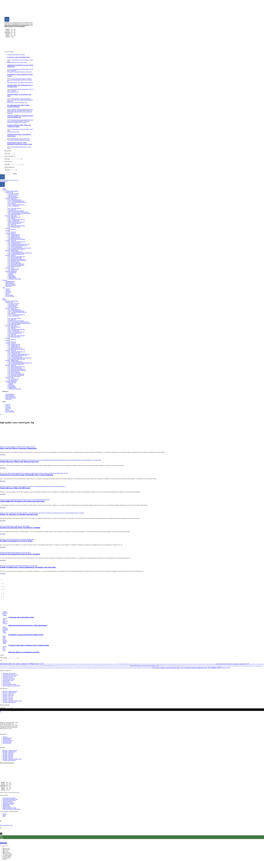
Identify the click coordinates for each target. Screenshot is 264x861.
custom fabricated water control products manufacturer (9, 665)
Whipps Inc (13, 70)
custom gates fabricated (23, 665)
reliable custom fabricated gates (100, 667)
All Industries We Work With (9, 673)
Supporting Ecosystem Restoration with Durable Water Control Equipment (26, 475)
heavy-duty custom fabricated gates (215, 665)
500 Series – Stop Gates (8, 698)
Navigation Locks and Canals (9, 676)
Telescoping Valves (21, 110)
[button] (3, 843)
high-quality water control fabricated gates (86, 667)
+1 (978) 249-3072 (6, 774)
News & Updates (6, 739)
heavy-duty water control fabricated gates (11, 667)
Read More (3, 454)
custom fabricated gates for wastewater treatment (232, 664)
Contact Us (2, 710)
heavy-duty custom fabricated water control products (231, 665)
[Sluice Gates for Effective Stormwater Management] (17, 446)
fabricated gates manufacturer (190, 665)
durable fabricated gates (104, 665)
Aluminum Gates (15, 119)
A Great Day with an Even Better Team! (18, 57)
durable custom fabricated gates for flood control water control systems (70, 665)
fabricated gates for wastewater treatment (144, 665)
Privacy (4, 813)
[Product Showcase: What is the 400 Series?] (32, 486)
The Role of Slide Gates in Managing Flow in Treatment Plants (28, 645)
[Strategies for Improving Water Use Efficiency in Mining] (15, 526)
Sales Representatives (7, 738)
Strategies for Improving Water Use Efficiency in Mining (20, 527)
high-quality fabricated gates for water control (70, 667)
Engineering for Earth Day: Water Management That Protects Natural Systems (19, 143)
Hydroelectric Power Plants (9, 678)
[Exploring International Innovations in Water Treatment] (15, 552)
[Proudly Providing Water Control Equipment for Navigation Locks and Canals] (18, 565)
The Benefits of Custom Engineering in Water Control (25, 634)
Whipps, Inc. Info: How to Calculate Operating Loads (19, 514)
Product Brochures (7, 743)
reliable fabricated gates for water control (131, 667)
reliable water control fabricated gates (145, 667)
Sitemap (4, 815)
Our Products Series (7, 741)
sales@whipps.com (8, 48)
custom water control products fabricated (36, 665)
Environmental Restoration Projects (19, 146)
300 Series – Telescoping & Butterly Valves (20, 109)
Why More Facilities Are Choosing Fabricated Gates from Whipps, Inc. (20, 116)
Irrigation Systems (7, 683)
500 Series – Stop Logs (8, 696)
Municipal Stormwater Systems (9, 684)
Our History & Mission (8, 740)
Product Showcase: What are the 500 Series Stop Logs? (19, 461)
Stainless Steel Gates (28, 119)
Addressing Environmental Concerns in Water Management (27, 625)
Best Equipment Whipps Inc (126, 663)
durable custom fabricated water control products (91, 665)
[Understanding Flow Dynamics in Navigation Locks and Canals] (25, 499)
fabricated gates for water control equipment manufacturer (172, 665)
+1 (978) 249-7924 (8, 44)
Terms (4, 816)
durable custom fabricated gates (50, 665)
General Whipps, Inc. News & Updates (20, 59)
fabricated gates (127, 665)
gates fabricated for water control (202, 665)
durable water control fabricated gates (116, 665)
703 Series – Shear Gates (8, 695)
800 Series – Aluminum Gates (9, 692)
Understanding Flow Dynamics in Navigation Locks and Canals (22, 501)
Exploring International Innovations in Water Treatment (20, 554)
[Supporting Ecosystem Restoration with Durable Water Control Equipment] (34, 473)
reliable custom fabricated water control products (114, 667)
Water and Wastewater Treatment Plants (20, 69)
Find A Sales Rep (4, 181)
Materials (21, 119)
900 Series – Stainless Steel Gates (10, 691)
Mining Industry (6, 681)
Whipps (216, 667)
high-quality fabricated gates (57, 667)
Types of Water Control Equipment (24, 100)
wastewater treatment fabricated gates (197, 667)
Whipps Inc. (6, 811)
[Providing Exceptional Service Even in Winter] (17, 539)
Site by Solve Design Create (6, 825)
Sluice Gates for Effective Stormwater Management (18, 448)
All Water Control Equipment (9, 702)
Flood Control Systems (8, 677)
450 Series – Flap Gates (8, 699)
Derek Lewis (10, 101)
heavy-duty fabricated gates (246, 665)
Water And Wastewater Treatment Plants (11, 685)
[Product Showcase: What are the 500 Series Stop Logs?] (50, 459)
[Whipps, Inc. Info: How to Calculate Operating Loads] (42, 512)
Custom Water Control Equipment (18, 78)
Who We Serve (23, 80)
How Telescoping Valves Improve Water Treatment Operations (18, 105)
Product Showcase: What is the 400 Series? (15, 488)
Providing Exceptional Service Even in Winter (16, 541)
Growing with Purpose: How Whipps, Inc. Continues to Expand (19, 125)
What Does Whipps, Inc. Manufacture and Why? (24, 652)
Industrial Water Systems (16, 138)
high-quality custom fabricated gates (25, 667)
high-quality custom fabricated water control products (42, 667)
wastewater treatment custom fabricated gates (168, 667)
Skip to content (3, 842)
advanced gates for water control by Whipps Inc (22, 663)
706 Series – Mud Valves (8, 694)
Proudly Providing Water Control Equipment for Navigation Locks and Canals (28, 567)
